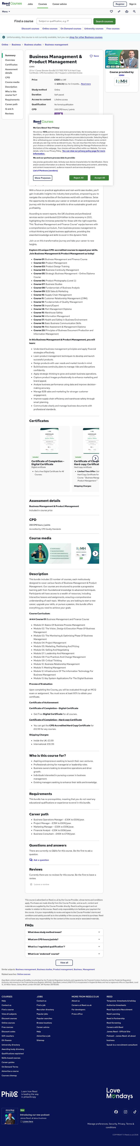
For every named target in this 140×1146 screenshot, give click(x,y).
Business (16, 44)
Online (5, 44)
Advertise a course (10, 1071)
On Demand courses (71, 28)
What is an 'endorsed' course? (43, 953)
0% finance (6, 1040)
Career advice (59, 4)
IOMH (121, 75)
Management (89, 969)
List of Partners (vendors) (45, 170)
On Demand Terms (10, 1067)
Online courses (49, 28)
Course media (12, 82)
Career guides (8, 1062)
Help (4, 1001)
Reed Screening (114, 1023)
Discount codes (8, 1031)
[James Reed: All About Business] (10, 1116)
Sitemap (40, 1040)
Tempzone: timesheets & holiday (121, 1001)
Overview (10, 60)
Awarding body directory (13, 1049)
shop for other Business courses (85, 37)
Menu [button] (5, 11)
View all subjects (9, 1014)
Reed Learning (113, 1014)
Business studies (32, 44)
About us (76, 1001)
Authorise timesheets (116, 1005)
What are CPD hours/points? (43, 939)
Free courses (113, 28)
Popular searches (44, 1018)
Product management (63, 969)
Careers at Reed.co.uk (82, 1005)
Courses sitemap (9, 1075)
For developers (78, 1009)
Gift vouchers (8, 1036)
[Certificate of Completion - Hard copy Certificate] (92, 440)
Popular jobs (42, 1014)
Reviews (9, 113)
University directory (11, 1045)
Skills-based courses (11, 1058)
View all (64, 962)
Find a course (23, 21)
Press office (77, 1014)
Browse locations (44, 1023)
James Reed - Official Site (118, 1031)
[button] (60, 114)
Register (120, 4)
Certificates (11, 64)
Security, (113, 1123)
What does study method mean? (45, 932)
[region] (71, 150)
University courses (93, 28)
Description (11, 86)
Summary (10, 55)
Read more (86, 84)
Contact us (6, 1005)
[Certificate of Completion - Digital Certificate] (49, 440)
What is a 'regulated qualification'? (46, 946)
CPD (7, 77)
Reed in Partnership (116, 1018)
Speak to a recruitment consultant (122, 1045)
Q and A (9, 108)
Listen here (28, 1121)
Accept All (99, 177)
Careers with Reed (115, 1027)
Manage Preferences (98, 1123)
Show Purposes (43, 177)
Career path (11, 104)
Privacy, (122, 1123)
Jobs (30, 4)
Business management (56, 44)
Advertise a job (43, 1036)
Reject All (78, 177)
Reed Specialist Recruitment (119, 1009)
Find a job (41, 1005)
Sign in (132, 4)
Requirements (12, 99)
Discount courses (30, 28)
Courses (42, 4)
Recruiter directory (45, 1009)
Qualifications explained (13, 1053)
